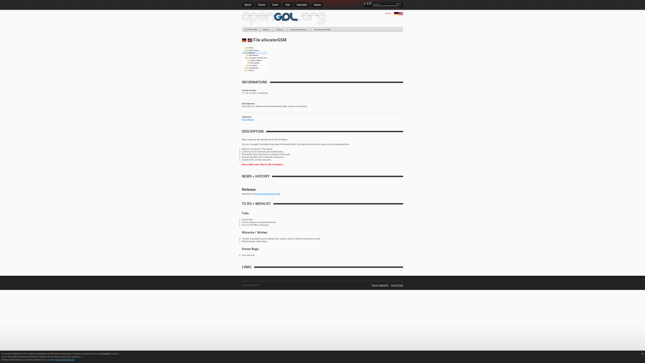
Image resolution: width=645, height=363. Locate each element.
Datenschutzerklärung (64, 360)
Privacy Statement (380, 285)
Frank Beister (248, 119)
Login (388, 13)
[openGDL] (284, 18)
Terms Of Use (397, 285)
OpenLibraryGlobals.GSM (268, 194)
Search (366, 9)
